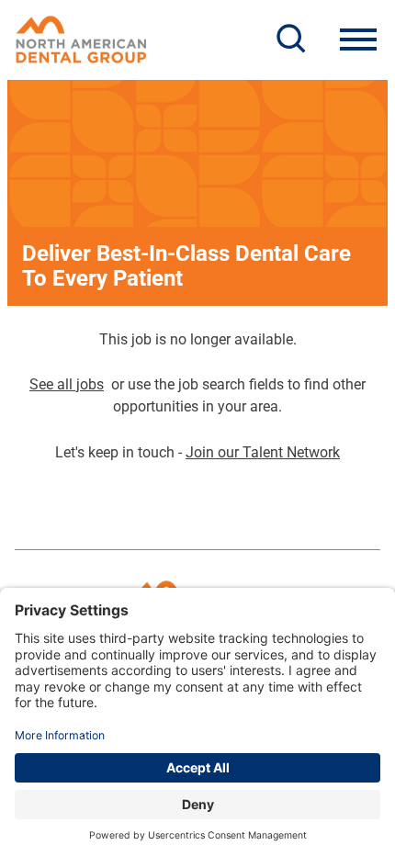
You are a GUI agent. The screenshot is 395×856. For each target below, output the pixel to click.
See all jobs (66, 384)
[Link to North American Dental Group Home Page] (82, 39)
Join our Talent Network (263, 452)
